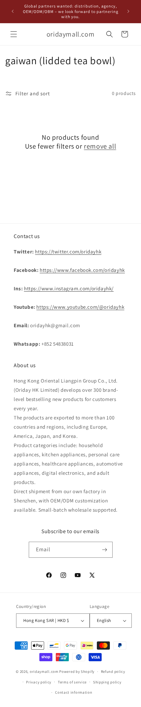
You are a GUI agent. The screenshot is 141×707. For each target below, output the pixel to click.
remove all (100, 146)
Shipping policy (107, 682)
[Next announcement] (128, 11)
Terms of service (72, 682)
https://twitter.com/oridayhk (68, 251)
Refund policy (113, 671)
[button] (13, 34)
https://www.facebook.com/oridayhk (82, 270)
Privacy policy (38, 682)
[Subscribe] (104, 550)
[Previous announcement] (12, 11)
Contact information (73, 692)
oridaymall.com (44, 671)
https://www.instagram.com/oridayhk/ (69, 288)
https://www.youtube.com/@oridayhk (80, 307)
